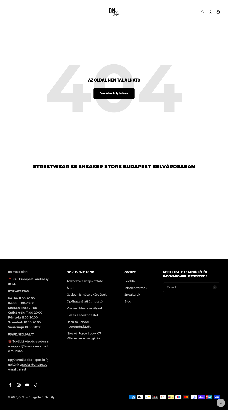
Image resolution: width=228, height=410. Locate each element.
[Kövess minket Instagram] (19, 385)
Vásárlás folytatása (114, 93)
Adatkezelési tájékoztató (85, 281)
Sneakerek (132, 294)
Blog (127, 301)
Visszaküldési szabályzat (84, 308)
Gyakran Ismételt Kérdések (86, 294)
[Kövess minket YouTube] (27, 385)
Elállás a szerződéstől (82, 315)
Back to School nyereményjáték (78, 324)
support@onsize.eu (25, 346)
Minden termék (135, 288)
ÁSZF (70, 288)
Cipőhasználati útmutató (85, 301)
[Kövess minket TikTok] (36, 385)
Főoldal (129, 281)
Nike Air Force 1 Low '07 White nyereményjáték (84, 336)
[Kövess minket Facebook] (10, 385)
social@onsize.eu (34, 364)
